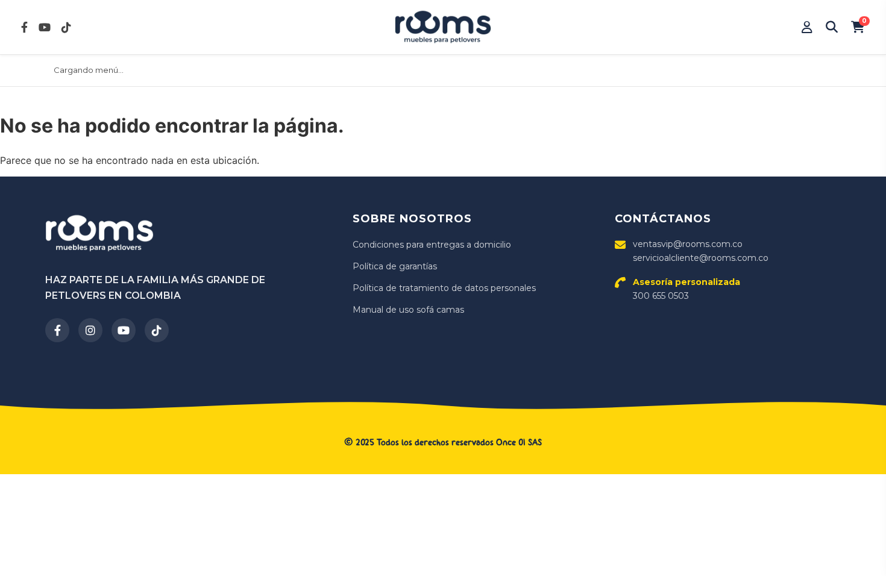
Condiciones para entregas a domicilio (432, 244)
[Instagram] (90, 330)
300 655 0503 (686, 289)
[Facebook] (57, 330)
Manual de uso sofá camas (408, 309)
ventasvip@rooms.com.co (688, 244)
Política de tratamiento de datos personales (444, 288)
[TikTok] (157, 330)
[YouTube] (124, 330)
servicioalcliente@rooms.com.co (700, 257)
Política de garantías (395, 266)
